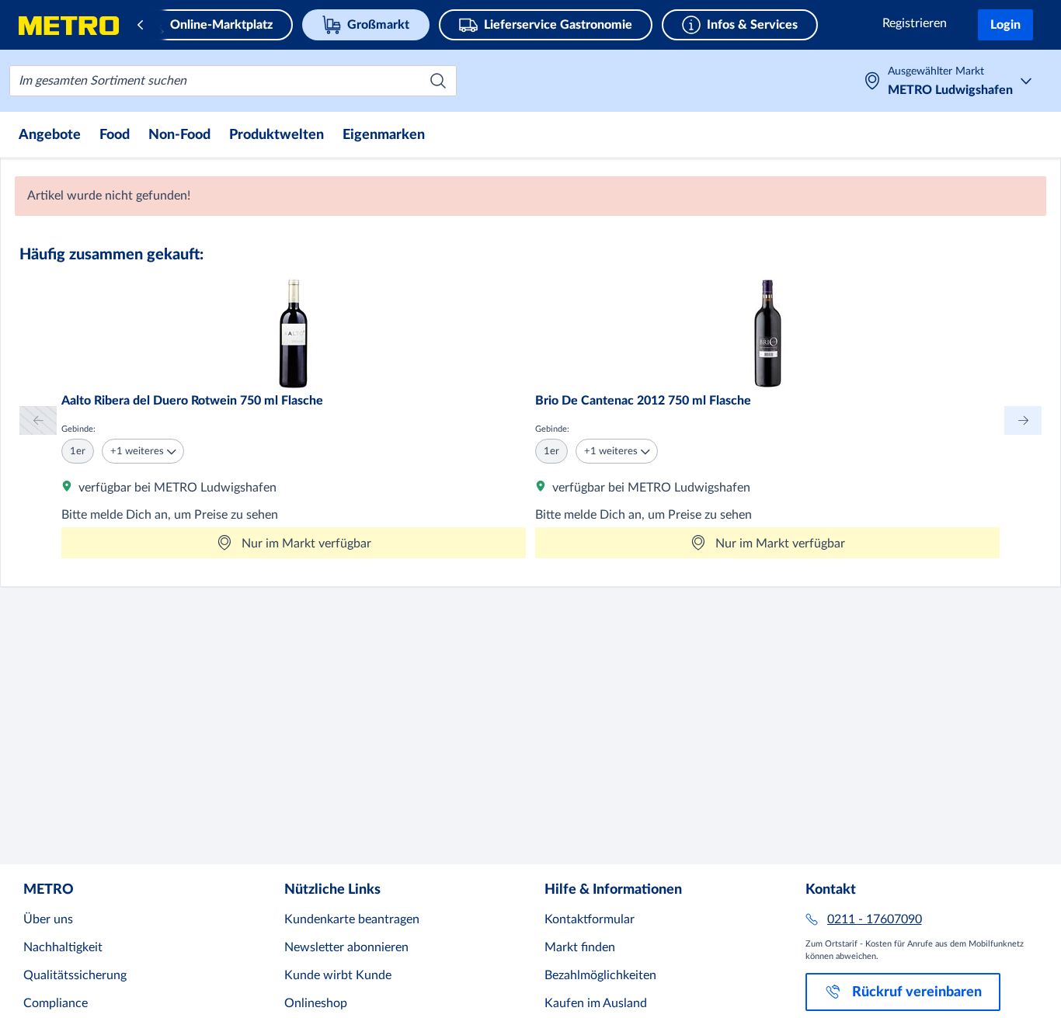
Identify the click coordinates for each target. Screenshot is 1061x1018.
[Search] (438, 80)
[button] (143, 451)
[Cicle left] (38, 420)
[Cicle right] (1023, 420)
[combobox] (233, 80)
